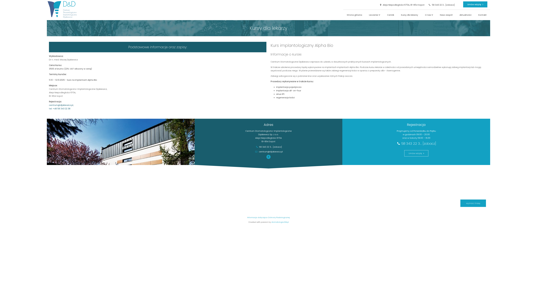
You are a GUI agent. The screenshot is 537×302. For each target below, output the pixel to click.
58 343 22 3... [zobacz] (443, 4)
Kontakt (482, 14)
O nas (428, 14)
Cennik (390, 14)
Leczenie (373, 14)
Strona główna (354, 14)
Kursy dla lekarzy (409, 14)
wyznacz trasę (473, 203)
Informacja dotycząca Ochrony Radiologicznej (268, 217)
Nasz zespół (446, 14)
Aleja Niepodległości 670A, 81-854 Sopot (404, 4)
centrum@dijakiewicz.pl (270, 152)
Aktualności (465, 14)
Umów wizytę (474, 4)
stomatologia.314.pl (280, 222)
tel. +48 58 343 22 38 (59, 108)
